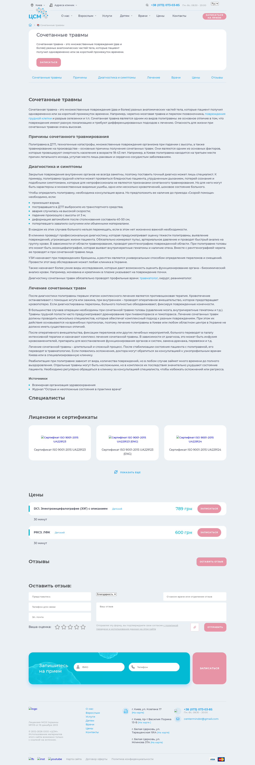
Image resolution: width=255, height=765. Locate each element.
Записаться (48, 62)
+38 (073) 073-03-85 (165, 5)
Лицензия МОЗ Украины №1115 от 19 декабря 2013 (43, 723)
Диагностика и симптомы (117, 77)
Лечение (153, 77)
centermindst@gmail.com (201, 718)
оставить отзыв (211, 561)
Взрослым (86, 16)
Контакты (179, 16)
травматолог (149, 278)
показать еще (130, 472)
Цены (160, 16)
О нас (65, 16)
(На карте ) (144, 722)
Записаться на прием (214, 16)
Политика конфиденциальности (133, 759)
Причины (80, 77)
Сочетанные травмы (47, 77)
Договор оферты (96, 759)
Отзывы (217, 77)
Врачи (143, 16)
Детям (125, 16)
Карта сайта (74, 759)
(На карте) (138, 712)
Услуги (107, 16)
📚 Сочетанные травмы (50, 25)
